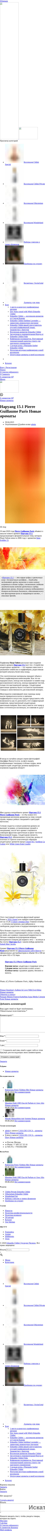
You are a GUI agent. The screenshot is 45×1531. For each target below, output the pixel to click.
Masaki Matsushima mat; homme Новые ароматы (25, 1118)
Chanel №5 (29, 842)
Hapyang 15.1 (8, 578)
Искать (3, 1250)
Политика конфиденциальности (18, 1213)
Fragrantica (9, 1232)
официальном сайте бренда (29, 951)
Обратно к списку (7, 994)
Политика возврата (13, 1215)
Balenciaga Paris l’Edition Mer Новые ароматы (24, 1090)
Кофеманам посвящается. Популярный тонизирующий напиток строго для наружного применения (26, 341)
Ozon (7, 1239)
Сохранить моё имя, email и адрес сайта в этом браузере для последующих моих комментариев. (21, 1051)
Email (3, 1041)
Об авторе (9, 1217)
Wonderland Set (11, 1196)
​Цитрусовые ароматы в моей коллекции (27, 355)
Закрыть (3, 1061)
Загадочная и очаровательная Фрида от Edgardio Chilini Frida (26, 335)
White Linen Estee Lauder (20, 844)
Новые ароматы (7, 400)
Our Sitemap (10, 1222)
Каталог (8, 1220)
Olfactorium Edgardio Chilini (16, 1194)
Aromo (8, 1234)
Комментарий (6, 1015)
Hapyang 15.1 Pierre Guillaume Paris (21, 962)
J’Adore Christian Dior (20, 922)
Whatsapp (4, 1)
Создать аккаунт (7, 1500)
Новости (8, 1211)
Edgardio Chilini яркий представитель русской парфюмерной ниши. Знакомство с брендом (26, 327)
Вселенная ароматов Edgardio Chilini (25, 332)
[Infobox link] (1, 395)
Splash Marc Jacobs (8, 944)
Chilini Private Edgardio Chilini (17, 1192)
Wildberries (9, 1236)
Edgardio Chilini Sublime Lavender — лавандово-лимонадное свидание (25, 322)
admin (7, 1131)
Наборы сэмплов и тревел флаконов (20, 1198)
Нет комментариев (22, 1092)
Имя (2, 1036)
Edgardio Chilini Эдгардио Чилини (21, 1243)
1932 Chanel (12, 919)
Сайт (2, 1045)
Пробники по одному (14, 1201)
